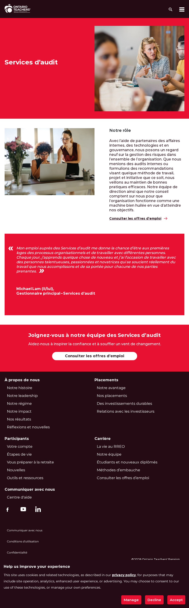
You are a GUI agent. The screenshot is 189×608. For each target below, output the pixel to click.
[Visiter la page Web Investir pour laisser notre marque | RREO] (18, 8)
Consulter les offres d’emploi (135, 218)
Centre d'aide (19, 497)
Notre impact (19, 411)
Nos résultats (19, 419)
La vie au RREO (111, 446)
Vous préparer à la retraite (30, 462)
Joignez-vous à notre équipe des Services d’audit (94, 335)
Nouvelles (16, 470)
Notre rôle (120, 130)
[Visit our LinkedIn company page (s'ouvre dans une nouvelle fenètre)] (37, 510)
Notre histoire (19, 388)
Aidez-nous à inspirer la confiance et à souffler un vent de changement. (94, 344)
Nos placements (112, 395)
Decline (154, 600)
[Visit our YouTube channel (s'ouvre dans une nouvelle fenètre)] (22, 509)
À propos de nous (22, 380)
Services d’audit (31, 62)
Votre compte (19, 446)
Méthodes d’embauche (118, 470)
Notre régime (19, 403)
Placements (106, 380)
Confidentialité (17, 552)
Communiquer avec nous (30, 489)
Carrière (102, 438)
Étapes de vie (19, 454)
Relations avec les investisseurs (125, 411)
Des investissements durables (124, 403)
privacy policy (124, 575)
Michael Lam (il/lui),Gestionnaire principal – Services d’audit (55, 291)
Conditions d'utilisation (23, 541)
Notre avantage (111, 388)
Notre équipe (109, 454)
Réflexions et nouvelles (28, 427)
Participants (17, 438)
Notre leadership (22, 395)
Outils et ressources (25, 478)
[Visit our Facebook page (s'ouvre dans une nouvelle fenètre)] (7, 509)
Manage (131, 600)
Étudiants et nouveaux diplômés (127, 462)
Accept (176, 600)
